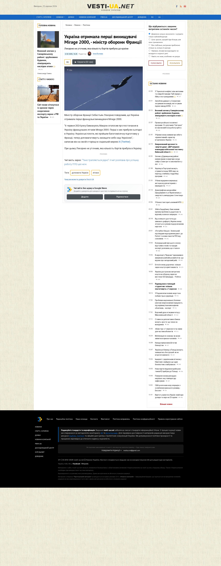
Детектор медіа (112, 433)
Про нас (50, 419)
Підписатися (122, 197)
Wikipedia (84, 464)
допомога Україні (80, 173)
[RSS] (181, 6)
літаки (96, 173)
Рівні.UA (104, 17)
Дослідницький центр (122, 17)
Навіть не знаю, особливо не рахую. (165, 57)
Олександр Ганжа (44, 73)
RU (152, 17)
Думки (71, 17)
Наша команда (81, 419)
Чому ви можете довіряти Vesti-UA (79, 179)
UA (159, 17)
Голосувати (156, 63)
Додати (85, 197)
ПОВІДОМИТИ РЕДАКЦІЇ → (111, 450)
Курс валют (39, 452)
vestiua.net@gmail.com (131, 450)
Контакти (94, 419)
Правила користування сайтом (170, 419)
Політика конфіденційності (144, 419)
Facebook (76, 464)
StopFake (72, 436)
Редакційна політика (64, 419)
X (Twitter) (124, 141)
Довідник (142, 17)
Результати (175, 63)
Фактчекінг (105, 419)
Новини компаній (87, 17)
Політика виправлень (121, 419)
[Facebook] (177, 6)
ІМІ (102, 433)
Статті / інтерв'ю (43, 17)
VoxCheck (80, 436)
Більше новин (166, 404)
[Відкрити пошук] (185, 6)
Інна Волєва (98, 54)
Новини (59, 17)
